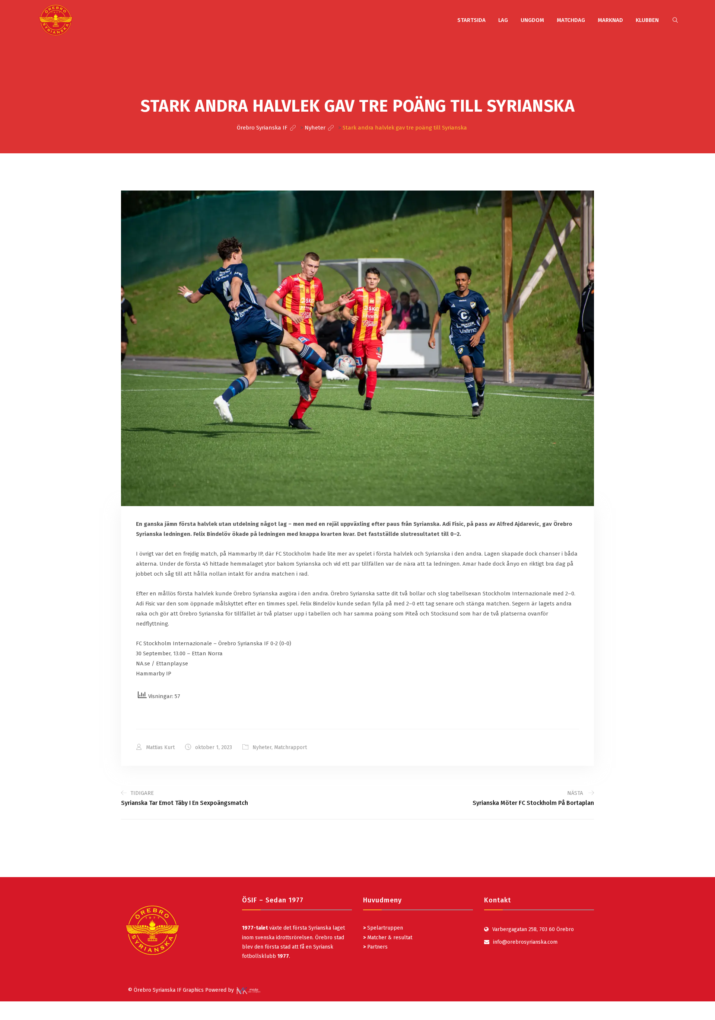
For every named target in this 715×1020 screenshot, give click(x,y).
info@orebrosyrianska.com (525, 942)
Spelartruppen (384, 928)
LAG (503, 20)
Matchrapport (290, 747)
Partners (375, 947)
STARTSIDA (471, 20)
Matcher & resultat (387, 937)
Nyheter (261, 747)
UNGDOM (532, 20)
